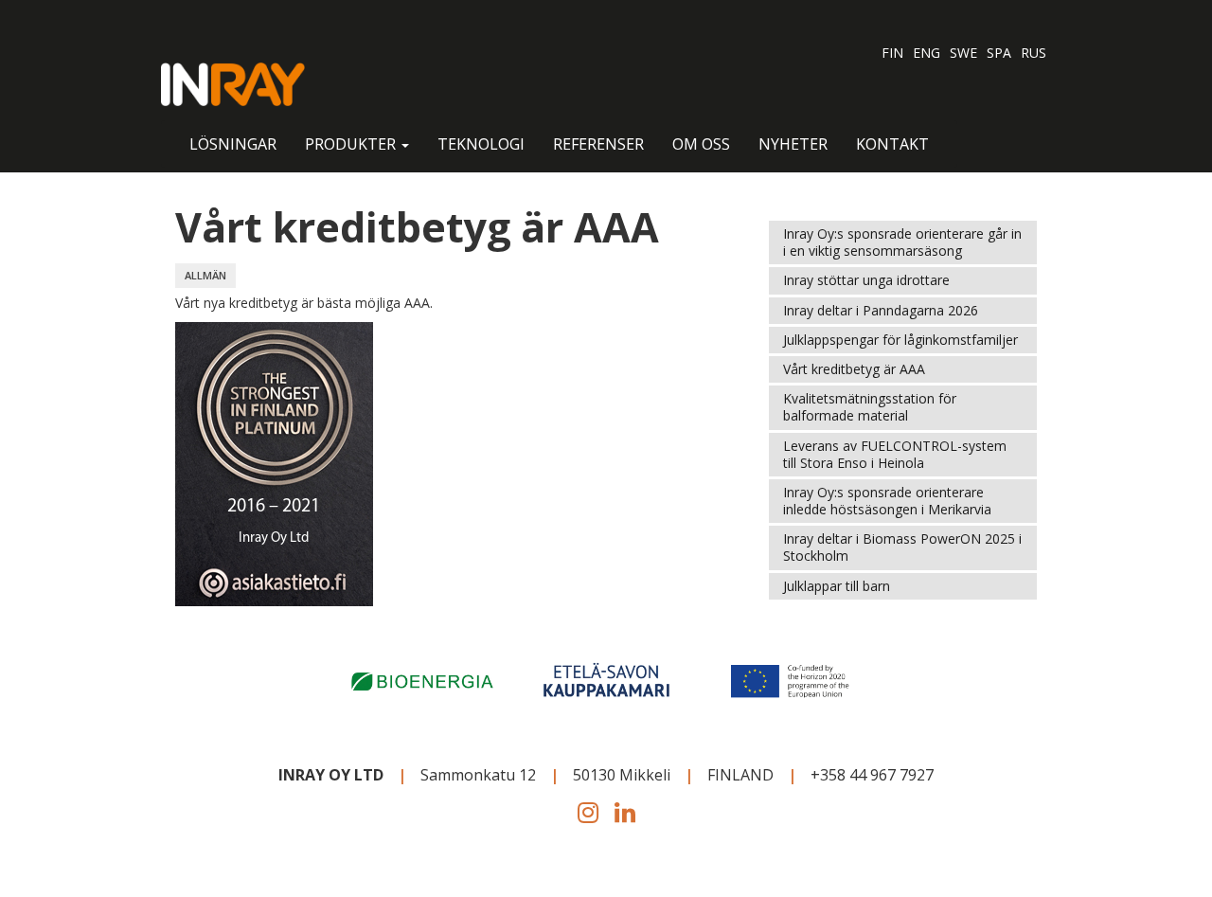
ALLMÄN (205, 275)
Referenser (598, 144)
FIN (892, 53)
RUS (1033, 53)
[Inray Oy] (233, 84)
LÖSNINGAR (232, 144)
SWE (963, 53)
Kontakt (892, 144)
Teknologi (481, 144)
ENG (926, 53)
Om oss (701, 144)
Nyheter (793, 144)
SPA (999, 53)
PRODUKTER (352, 144)
